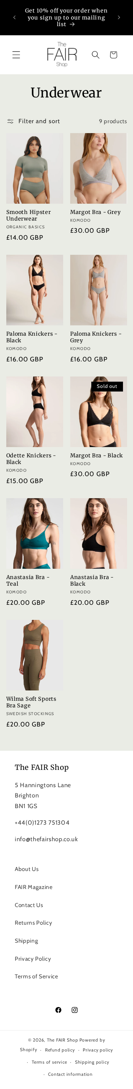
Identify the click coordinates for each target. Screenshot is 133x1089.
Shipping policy (92, 1062)
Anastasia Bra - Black (92, 580)
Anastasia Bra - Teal (28, 580)
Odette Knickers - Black (31, 458)
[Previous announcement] (14, 18)
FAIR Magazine (34, 886)
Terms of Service (36, 976)
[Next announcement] (119, 18)
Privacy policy (98, 1050)
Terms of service (49, 1062)
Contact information (70, 1074)
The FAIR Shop (62, 1040)
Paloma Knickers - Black (32, 337)
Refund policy (60, 1050)
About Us (26, 868)
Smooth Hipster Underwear (28, 215)
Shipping (26, 940)
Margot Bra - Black (96, 455)
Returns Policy (33, 922)
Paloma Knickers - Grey (96, 337)
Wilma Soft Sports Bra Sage (31, 702)
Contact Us (29, 904)
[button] (16, 55)
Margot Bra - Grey (95, 212)
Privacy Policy (33, 958)
